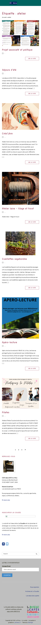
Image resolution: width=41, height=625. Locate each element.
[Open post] (20, 33)
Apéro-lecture (9, 342)
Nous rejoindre (34, 587)
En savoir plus (6, 500)
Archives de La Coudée (32, 591)
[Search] (36, 554)
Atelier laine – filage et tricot (18, 208)
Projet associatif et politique (17, 49)
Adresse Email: (6, 566)
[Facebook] (3, 544)
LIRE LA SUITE (32, 58)
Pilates (5, 412)
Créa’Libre (7, 133)
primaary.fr (18, 622)
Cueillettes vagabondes (14, 259)
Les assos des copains (32, 596)
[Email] (7, 544)
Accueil (4, 17)
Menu (15, 3)
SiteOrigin (30, 622)
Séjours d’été (9, 70)
